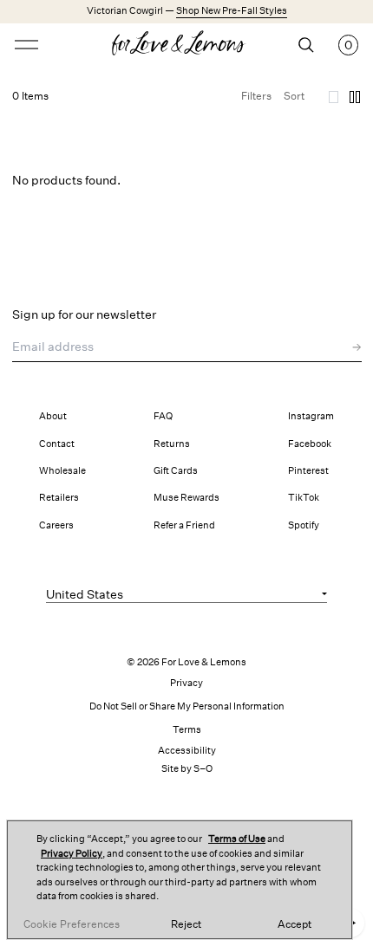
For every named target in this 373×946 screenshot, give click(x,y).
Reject (186, 924)
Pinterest (308, 470)
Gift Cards (176, 470)
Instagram (311, 416)
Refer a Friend (184, 525)
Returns (172, 443)
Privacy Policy (71, 853)
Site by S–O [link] (187, 768)
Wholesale (62, 470)
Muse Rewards (186, 497)
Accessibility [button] (187, 750)
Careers (56, 525)
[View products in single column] (334, 97)
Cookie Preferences (71, 924)
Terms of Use (236, 839)
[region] (179, 880)
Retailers (59, 497)
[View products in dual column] (354, 97)
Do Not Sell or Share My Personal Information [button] (187, 706)
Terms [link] (187, 729)
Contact (57, 443)
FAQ (163, 416)
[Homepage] (187, 45)
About (53, 416)
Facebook (309, 443)
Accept (294, 924)
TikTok (303, 497)
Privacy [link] (186, 683)
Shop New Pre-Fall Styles (231, 10)
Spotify (303, 525)
